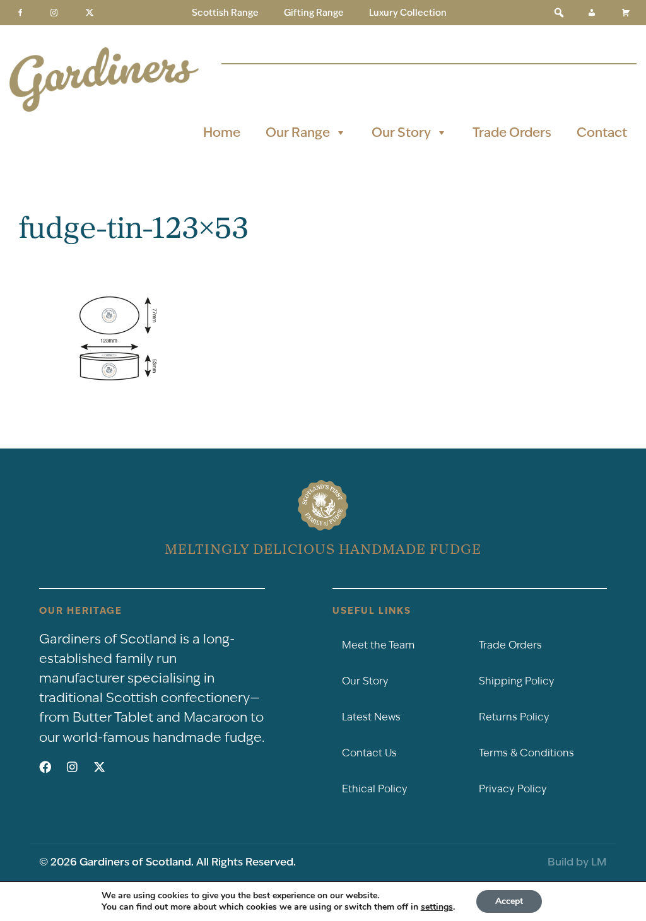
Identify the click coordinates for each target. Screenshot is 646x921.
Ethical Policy (375, 788)
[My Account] (591, 12)
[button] (558, 12)
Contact (602, 132)
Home (221, 132)
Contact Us (369, 753)
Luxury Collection (408, 12)
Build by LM (577, 862)
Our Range (298, 132)
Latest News (371, 717)
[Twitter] (90, 12)
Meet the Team (378, 645)
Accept (509, 901)
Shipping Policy (517, 681)
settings (437, 907)
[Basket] (626, 12)
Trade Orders (512, 132)
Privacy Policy (513, 788)
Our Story (401, 132)
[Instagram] (54, 12)
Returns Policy (514, 717)
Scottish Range (225, 12)
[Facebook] (20, 12)
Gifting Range (314, 12)
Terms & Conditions (526, 753)
